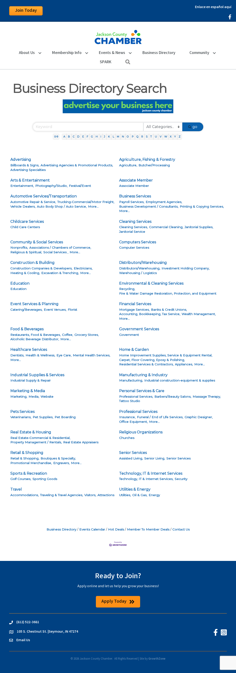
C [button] (73, 136)
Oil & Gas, (139, 495)
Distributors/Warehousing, (139, 268)
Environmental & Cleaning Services (151, 283)
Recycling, (127, 289)
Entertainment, (22, 186)
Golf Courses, (20, 479)
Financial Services (135, 304)
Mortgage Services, (134, 309)
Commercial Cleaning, (166, 227)
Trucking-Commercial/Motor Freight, (85, 202)
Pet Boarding (65, 417)
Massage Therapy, (207, 396)
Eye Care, (63, 355)
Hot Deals (116, 529)
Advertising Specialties (28, 170)
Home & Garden (134, 349)
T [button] (151, 136)
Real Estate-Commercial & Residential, (40, 438)
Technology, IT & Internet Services (150, 473)
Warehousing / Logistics (138, 273)
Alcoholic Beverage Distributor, (34, 339)
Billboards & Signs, (24, 165)
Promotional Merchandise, (31, 463)
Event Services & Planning (34, 304)
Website (47, 396)
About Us (27, 53)
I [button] (100, 136)
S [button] (147, 136)
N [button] (123, 136)
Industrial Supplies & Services (37, 375)
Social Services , (55, 252)
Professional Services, (136, 396)
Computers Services (137, 242)
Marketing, (18, 396)
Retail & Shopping (26, 452)
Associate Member (136, 180)
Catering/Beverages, (26, 309)
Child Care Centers (25, 227)
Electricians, (83, 268)
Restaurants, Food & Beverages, (35, 334)
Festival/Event (80, 186)
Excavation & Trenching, (60, 273)
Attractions (105, 495)
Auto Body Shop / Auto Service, (62, 206)
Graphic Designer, (199, 417)
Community (199, 53)
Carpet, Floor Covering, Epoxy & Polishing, (152, 360)
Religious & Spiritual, (26, 252)
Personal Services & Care (141, 391)
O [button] (128, 136)
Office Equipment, (133, 421)
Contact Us (181, 529)
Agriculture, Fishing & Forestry (147, 159)
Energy (154, 495)
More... (93, 206)
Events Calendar (92, 529)
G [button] (92, 136)
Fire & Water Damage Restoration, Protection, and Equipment (167, 293)
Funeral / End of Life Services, (160, 417)
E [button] (83, 136)
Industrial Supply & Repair (30, 380)
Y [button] (175, 136)
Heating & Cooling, (25, 273)
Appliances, (184, 364)
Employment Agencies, (164, 202)
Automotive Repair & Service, (33, 202)
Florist (72, 309)
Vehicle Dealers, (22, 206)
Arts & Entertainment (30, 180)
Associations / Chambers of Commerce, (60, 247)
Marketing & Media (27, 391)
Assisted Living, (131, 458)
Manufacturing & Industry (143, 375)
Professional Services (138, 411)
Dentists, (17, 355)
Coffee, (67, 334)
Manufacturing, (131, 380)
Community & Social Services (36, 242)
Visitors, (90, 495)
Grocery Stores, (86, 334)
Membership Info (67, 53)
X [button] (170, 136)
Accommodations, (24, 495)
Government (129, 334)
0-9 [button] (56, 136)
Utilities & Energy (134, 489)
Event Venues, (55, 309)
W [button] (165, 136)
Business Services (135, 196)
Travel (16, 489)
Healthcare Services (28, 349)
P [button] (133, 136)
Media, (34, 396)
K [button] (109, 136)
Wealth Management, (199, 314)
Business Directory (158, 53)
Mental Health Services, (91, 355)
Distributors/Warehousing (143, 262)
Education (20, 283)
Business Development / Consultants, (148, 206)
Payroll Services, (131, 202)
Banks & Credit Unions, (169, 309)
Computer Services (134, 247)
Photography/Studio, (51, 186)
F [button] (87, 136)
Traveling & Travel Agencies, (61, 495)
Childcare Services (27, 221)
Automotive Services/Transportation (43, 196)
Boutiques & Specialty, (58, 458)
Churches (126, 438)
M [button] (118, 136)
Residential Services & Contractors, (146, 364)
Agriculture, (128, 165)
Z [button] (179, 136)
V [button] (161, 136)
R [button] (142, 136)
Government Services (139, 329)
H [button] (97, 136)
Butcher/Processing (154, 165)
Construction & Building (32, 262)
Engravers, (61, 463)
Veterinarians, (20, 417)
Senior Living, (154, 458)
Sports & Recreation (28, 473)
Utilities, (125, 495)
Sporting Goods (44, 479)
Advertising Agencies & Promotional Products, (77, 165)
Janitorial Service (132, 231)
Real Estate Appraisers (80, 442)
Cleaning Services (135, 221)
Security (181, 479)
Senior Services (133, 452)
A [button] (64, 136)
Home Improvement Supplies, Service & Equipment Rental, (165, 355)
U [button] (156, 136)
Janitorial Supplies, (199, 227)
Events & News (112, 53)
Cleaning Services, (133, 227)
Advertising (20, 159)
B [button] (69, 136)
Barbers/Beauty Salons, (172, 396)
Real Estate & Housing (30, 432)
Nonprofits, (19, 247)
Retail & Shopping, (24, 458)
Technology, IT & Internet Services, (146, 479)
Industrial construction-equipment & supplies (179, 380)
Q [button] (137, 136)
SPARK (105, 62)
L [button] (113, 136)
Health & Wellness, (40, 355)
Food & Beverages (27, 329)
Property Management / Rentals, (36, 442)
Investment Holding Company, (185, 268)
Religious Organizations (140, 432)
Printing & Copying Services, (202, 206)
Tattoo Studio (129, 401)
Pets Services (22, 411)
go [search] (194, 127)
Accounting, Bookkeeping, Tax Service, (149, 314)
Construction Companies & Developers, (41, 268)
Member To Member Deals (148, 529)
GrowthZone (156, 659)
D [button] (78, 136)
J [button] (104, 136)
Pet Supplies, (43, 417)
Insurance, (127, 417)
